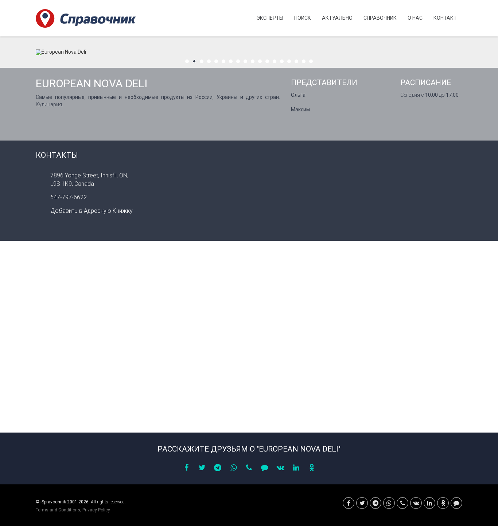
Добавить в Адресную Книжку (91, 210)
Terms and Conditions (58, 509)
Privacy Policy (96, 509)
